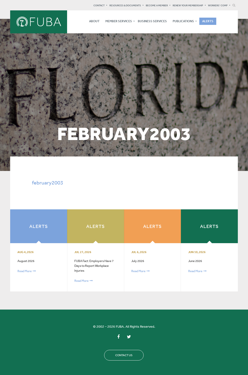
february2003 (47, 182)
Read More (24, 271)
